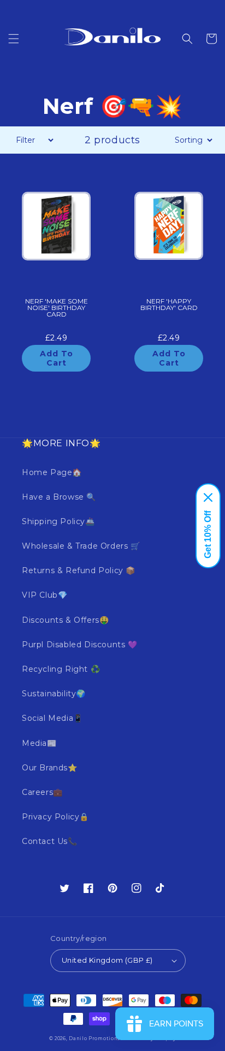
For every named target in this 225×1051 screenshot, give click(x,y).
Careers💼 (42, 792)
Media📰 (39, 743)
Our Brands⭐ (50, 768)
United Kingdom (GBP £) (107, 960)
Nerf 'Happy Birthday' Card (169, 305)
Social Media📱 (52, 718)
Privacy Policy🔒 (55, 817)
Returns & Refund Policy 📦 (78, 570)
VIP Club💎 (44, 595)
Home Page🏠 (52, 472)
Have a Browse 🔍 (59, 497)
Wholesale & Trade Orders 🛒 (81, 546)
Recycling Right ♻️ (61, 669)
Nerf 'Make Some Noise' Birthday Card (56, 308)
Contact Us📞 (50, 841)
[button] (14, 39)
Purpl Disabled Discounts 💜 (80, 644)
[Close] (208, 497)
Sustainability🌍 (54, 693)
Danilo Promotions (94, 1038)
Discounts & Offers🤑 (65, 620)
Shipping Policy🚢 (58, 521)
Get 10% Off (207, 534)
